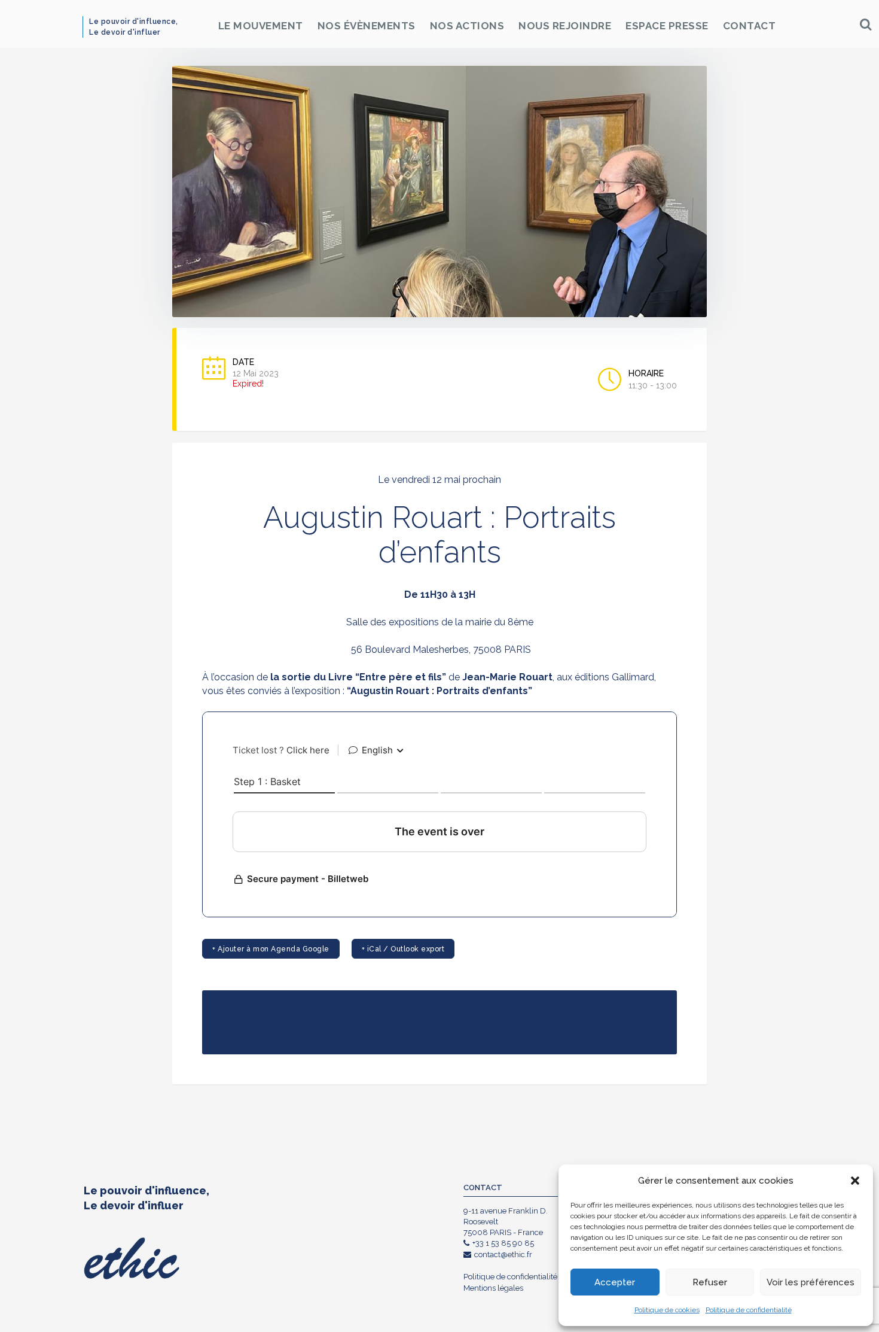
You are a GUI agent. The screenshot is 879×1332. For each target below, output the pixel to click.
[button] (855, 1181)
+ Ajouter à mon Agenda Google (270, 949)
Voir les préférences (810, 1282)
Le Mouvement (260, 26)
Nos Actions (467, 26)
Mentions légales (493, 1288)
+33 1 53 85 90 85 (503, 1243)
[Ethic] (93, 24)
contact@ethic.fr (503, 1254)
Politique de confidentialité (749, 1310)
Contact (749, 26)
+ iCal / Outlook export (403, 949)
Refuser (709, 1282)
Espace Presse (667, 26)
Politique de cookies (667, 1310)
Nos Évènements (367, 26)
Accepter (614, 1282)
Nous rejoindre (564, 26)
